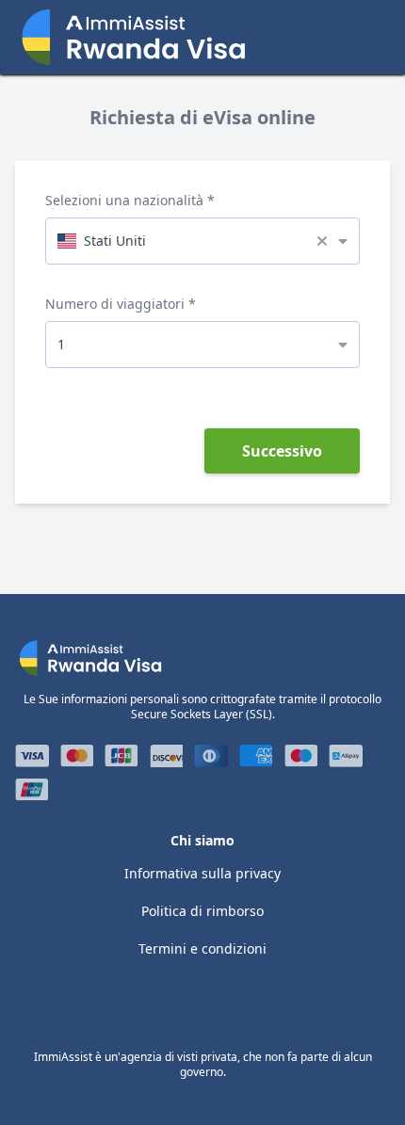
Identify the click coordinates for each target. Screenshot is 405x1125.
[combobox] (202, 240)
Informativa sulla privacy (202, 873)
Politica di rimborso (202, 911)
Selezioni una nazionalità (124, 200)
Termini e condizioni (202, 948)
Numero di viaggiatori (115, 304)
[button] (327, 241)
